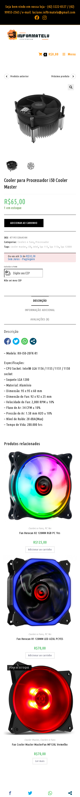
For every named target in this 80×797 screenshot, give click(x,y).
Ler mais (39, 761)
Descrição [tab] (40, 300)
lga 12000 (66, 246)
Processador (42, 242)
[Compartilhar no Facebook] (7, 341)
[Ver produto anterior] (7, 76)
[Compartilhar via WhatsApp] (24, 341)
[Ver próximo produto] (73, 76)
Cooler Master (31, 740)
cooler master (18, 246)
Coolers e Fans (26, 242)
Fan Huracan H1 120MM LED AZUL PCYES (40, 638)
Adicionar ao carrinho (23, 223)
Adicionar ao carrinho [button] (40, 549)
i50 (29, 246)
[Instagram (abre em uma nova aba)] (44, 17)
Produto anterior (19, 76)
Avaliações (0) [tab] (39, 319)
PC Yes (48, 528)
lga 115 (44, 246)
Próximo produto (60, 76)
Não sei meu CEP (13, 280)
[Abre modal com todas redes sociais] (33, 341)
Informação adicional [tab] (40, 310)
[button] (71, 87)
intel (35, 246)
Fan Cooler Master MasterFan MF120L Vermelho (40, 744)
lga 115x (54, 246)
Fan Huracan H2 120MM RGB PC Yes (39, 533)
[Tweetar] (16, 341)
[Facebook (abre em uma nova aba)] (37, 17)
